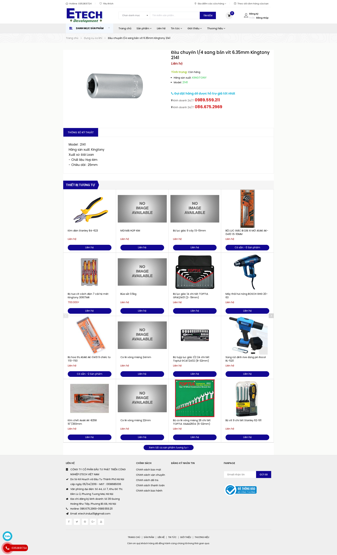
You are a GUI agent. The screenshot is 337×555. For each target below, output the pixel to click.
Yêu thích (108, 3)
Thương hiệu (215, 28)
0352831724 (85, 3)
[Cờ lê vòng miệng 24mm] (142, 335)
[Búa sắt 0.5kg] (142, 272)
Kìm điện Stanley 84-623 (83, 230)
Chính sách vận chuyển (150, 475)
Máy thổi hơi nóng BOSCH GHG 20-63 (247, 295)
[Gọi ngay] (7, 548)
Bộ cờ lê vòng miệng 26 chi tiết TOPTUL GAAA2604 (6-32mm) (192, 422)
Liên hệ (161, 28)
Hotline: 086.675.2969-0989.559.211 (91, 508)
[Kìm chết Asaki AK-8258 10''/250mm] (89, 398)
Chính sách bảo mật (148, 469)
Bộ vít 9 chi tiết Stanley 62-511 (243, 420)
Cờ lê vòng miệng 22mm (135, 420)
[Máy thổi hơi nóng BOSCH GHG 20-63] (247, 272)
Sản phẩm (143, 28)
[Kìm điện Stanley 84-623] (89, 208)
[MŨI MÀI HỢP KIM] (142, 208)
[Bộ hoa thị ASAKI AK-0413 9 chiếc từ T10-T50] (89, 335)
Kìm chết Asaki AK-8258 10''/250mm (82, 422)
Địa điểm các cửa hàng (211, 3)
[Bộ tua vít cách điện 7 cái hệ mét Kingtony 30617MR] (89, 272)
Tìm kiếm (207, 15)
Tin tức (175, 28)
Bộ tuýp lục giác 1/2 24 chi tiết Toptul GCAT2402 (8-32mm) (191, 358)
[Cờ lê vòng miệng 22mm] (142, 398)
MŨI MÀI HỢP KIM (130, 230)
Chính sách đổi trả (147, 480)
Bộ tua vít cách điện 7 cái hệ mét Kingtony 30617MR (88, 295)
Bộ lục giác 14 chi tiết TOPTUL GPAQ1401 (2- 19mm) (190, 295)
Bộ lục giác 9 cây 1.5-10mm (189, 230)
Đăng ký (253, 13)
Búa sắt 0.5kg (128, 294)
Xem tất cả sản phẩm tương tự (168, 447)
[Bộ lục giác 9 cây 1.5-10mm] (194, 208)
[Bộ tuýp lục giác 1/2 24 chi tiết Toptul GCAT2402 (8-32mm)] (194, 335)
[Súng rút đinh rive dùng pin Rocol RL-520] (247, 335)
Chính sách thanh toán (150, 485)
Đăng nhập (262, 17)
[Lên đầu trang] (327, 533)
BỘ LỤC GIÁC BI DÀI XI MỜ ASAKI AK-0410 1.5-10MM (247, 232)
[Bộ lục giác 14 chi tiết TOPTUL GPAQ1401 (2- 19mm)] (194, 272)
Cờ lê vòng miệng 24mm (135, 357)
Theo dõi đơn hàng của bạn (253, 3)
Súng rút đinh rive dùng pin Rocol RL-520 (246, 358)
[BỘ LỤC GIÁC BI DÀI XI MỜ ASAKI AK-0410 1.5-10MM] (247, 208)
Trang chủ (124, 28)
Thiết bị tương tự (80, 185)
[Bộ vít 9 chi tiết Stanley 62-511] (247, 398)
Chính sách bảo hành (149, 490)
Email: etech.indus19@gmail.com (90, 513)
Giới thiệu (193, 28)
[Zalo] (7, 536)
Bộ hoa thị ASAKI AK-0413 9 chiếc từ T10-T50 (89, 358)
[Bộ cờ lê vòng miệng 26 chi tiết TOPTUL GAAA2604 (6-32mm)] (194, 398)
